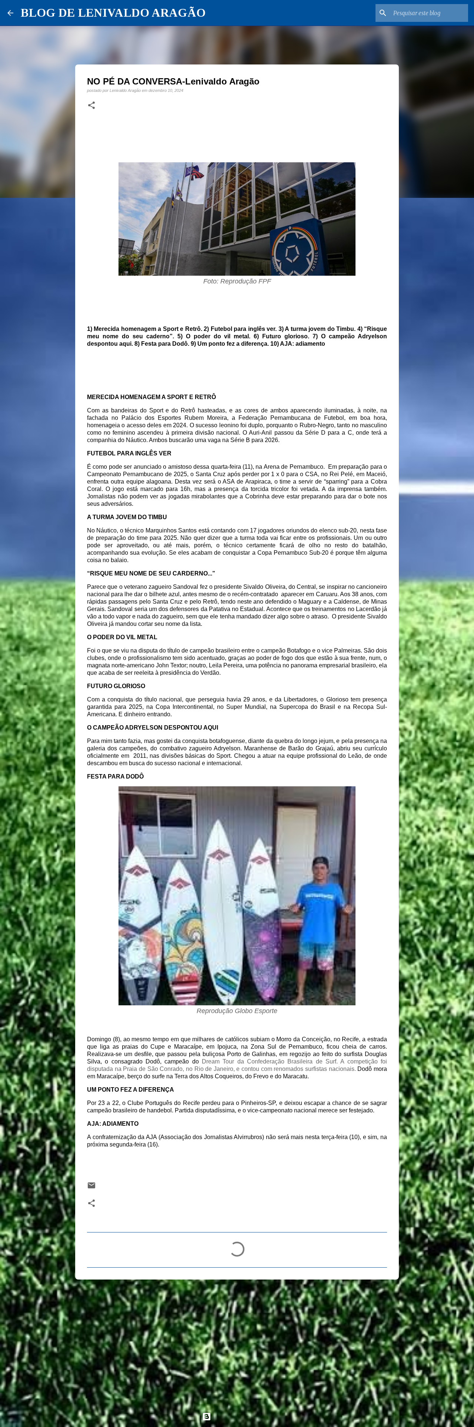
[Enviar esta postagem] (91, 1188)
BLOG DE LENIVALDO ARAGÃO (113, 12)
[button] (91, 105)
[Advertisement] (237, 1342)
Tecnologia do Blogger (241, 1416)
